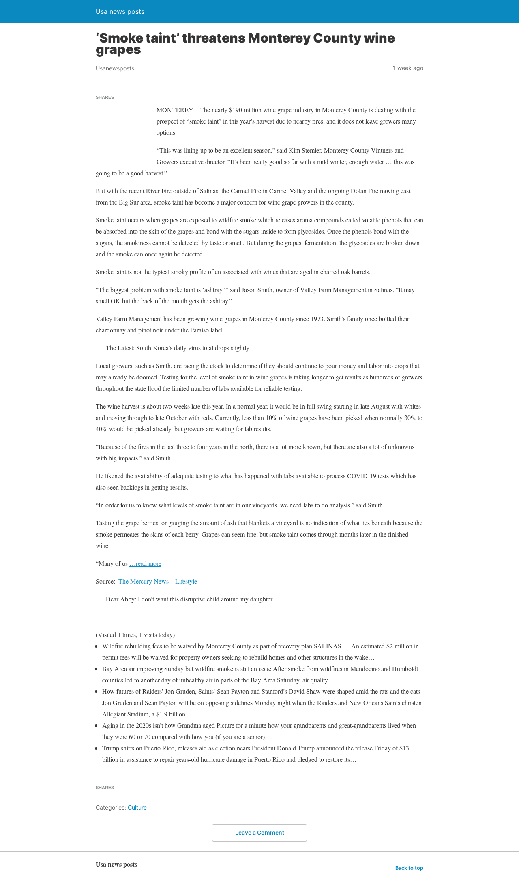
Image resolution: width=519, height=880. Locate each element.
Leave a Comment (259, 832)
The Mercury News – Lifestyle (157, 581)
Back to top (409, 868)
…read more (145, 563)
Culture (137, 807)
